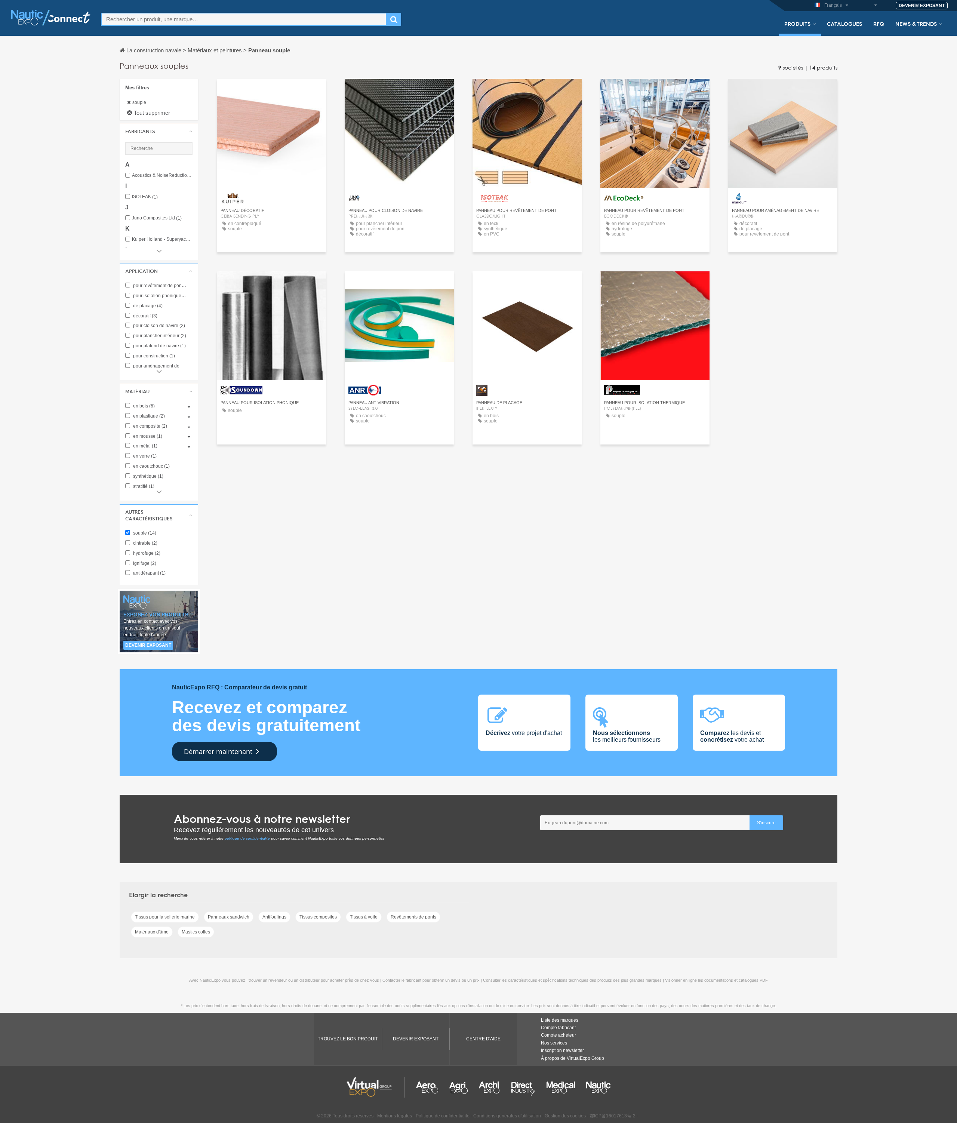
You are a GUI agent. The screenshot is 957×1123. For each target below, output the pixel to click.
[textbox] (244, 19)
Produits (797, 23)
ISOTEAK (145, 197)
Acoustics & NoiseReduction (162, 175)
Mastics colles (196, 932)
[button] (159, 131)
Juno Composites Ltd (157, 218)
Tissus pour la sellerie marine (165, 917)
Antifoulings (274, 917)
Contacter (271, 91)
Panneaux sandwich (228, 917)
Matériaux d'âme (152, 932)
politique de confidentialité (247, 838)
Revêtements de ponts (413, 917)
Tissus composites (318, 917)
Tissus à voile (364, 917)
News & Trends (916, 23)
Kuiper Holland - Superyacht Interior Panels (162, 239)
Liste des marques (559, 1020)
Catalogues (844, 23)
